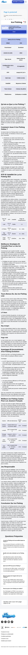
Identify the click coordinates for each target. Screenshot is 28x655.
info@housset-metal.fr (6, 640)
